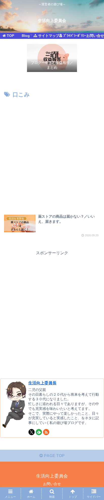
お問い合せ (52, 484)
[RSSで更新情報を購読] (46, 432)
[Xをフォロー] (31, 432)
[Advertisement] (52, 154)
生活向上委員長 (42, 383)
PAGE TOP (54, 456)
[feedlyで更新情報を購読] (39, 432)
